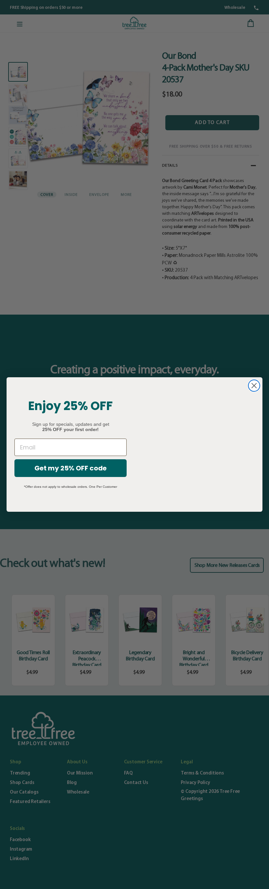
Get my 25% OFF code (70, 468)
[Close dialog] (254, 385)
